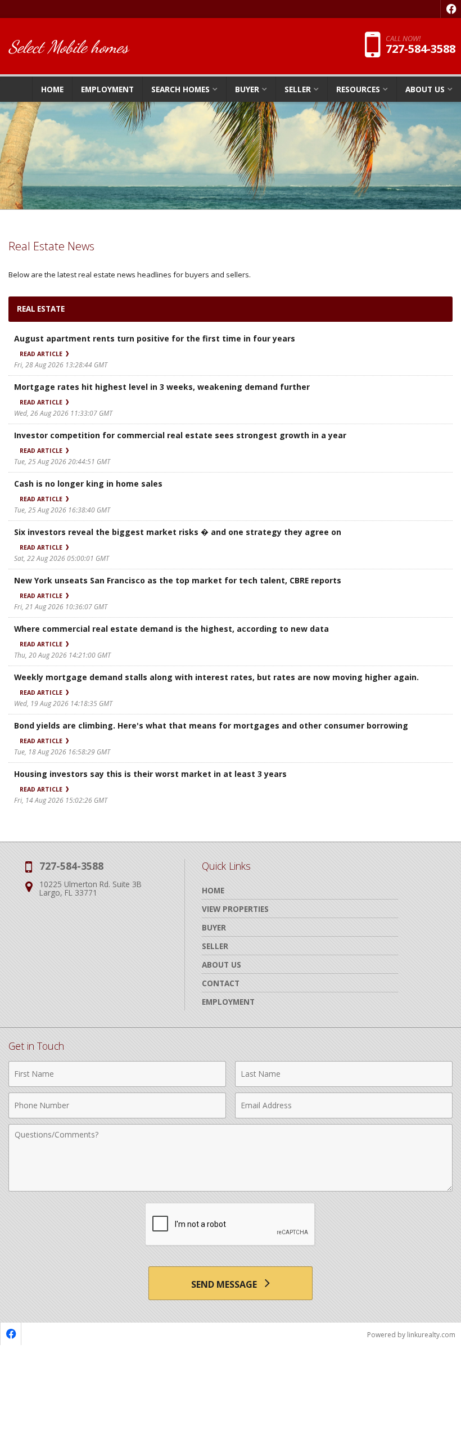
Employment (107, 89)
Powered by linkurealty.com (411, 1334)
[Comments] (230, 1188)
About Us (221, 964)
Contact (220, 983)
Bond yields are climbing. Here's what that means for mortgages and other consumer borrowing (211, 725)
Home (52, 89)
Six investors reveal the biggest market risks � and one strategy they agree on (177, 532)
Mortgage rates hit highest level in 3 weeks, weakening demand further (162, 386)
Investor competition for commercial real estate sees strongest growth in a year (180, 435)
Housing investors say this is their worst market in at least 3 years (150, 773)
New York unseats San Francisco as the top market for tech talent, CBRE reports (177, 580)
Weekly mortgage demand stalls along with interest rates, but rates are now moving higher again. (216, 677)
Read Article (42, 354)
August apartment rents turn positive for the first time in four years (154, 338)
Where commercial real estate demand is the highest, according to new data (171, 628)
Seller (215, 946)
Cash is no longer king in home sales (88, 483)
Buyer (214, 927)
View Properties (235, 908)
